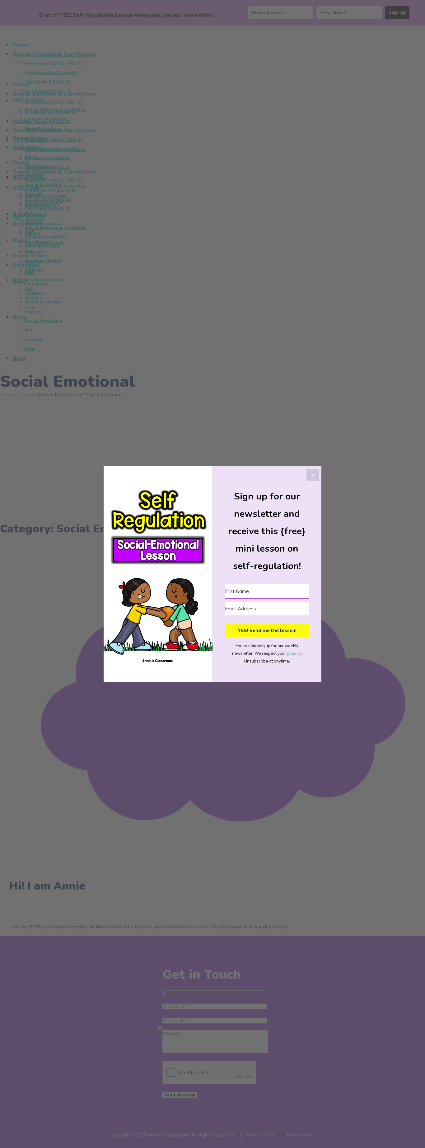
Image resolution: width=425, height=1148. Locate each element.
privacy (294, 653)
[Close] (312, 475)
